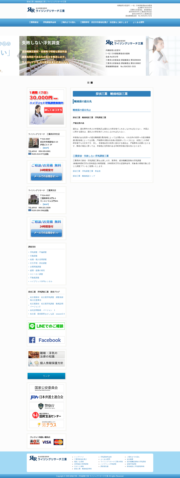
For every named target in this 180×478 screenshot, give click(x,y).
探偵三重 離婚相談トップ (84, 176)
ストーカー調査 (36, 274)
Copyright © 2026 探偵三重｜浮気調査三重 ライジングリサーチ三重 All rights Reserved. (90, 476)
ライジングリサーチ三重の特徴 (112, 462)
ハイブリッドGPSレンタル (41, 281)
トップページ (79, 457)
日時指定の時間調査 (81, 464)
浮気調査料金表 (106, 457)
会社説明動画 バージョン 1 (42, 310)
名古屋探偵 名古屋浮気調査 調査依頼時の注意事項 (46, 298)
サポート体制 (79, 466)
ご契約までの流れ (133, 457)
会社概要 (130, 459)
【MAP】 (46, 148)
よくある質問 (105, 459)
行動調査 (33, 256)
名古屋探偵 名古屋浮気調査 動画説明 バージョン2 (47, 305)
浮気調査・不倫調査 (38, 252)
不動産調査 (34, 278)
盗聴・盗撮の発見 (37, 270)
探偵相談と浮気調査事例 (135, 466)
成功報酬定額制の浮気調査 (136, 462)
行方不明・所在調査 (38, 263)
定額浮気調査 (131, 464)
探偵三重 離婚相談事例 (83, 469)
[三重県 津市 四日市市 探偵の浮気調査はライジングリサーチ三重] (46, 11)
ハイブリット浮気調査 (108, 464)
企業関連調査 (35, 267)
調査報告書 (104, 466)
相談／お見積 (79, 462)
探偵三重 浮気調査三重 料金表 (87, 171)
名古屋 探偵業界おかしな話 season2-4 (47, 314)
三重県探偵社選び (80, 459)
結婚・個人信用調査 (38, 259)
